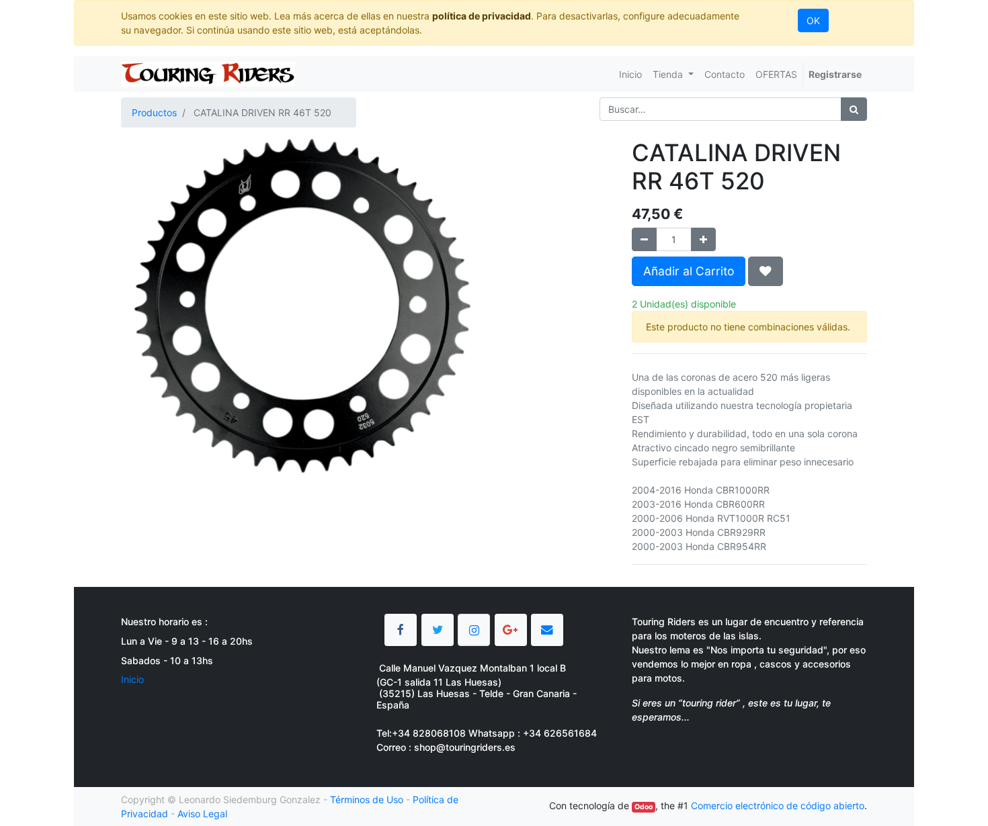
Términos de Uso (366, 799)
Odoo (643, 806)
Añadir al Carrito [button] (688, 271)
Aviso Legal (202, 813)
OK (813, 20)
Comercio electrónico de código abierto (777, 805)
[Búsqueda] (854, 109)
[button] (765, 271)
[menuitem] (630, 74)
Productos (154, 112)
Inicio (132, 679)
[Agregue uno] (703, 239)
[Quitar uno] (644, 239)
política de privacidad (481, 15)
